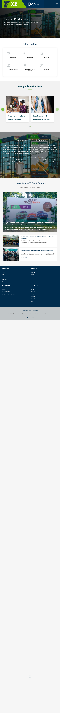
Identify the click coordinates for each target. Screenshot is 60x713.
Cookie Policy (35, 310)
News (32, 274)
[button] (57, 4)
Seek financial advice (40, 116)
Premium (4, 279)
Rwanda (33, 296)
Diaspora (4, 281)
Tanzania (33, 294)
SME (3, 274)
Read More (24, 245)
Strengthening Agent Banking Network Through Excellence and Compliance (37, 237)
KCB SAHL (33, 277)
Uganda (33, 291)
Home (3, 272)
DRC (32, 301)
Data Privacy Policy (26, 310)
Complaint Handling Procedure (9, 294)
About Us (33, 272)
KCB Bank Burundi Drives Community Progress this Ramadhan (37, 250)
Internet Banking (6, 291)
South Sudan (34, 299)
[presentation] (2, 109)
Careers (4, 289)
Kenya (32, 289)
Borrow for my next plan (16, 116)
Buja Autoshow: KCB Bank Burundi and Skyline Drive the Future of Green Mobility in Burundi (29, 223)
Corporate (4, 277)
